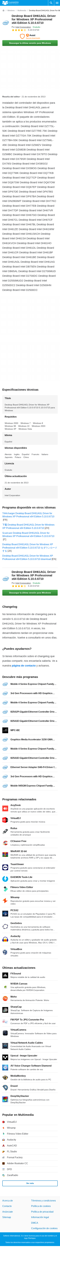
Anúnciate (7, 1212)
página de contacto (24, 665)
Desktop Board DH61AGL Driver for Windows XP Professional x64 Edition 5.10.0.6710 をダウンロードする (29, 547)
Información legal (40, 1217)
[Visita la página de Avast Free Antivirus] (30, 36)
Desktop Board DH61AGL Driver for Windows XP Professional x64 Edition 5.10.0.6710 (34, 19)
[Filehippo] (10, 3)
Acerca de (7, 1200)
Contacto (7, 1206)
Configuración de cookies (44, 1228)
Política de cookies (41, 1206)
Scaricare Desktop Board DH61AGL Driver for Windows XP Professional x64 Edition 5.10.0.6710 (28, 534)
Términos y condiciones (43, 1200)
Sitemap (6, 1217)
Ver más (30, 1183)
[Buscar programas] (51, 3)
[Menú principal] (57, 3)
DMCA (34, 1222)
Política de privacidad (42, 1212)
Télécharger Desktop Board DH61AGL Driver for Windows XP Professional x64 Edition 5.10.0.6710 (28, 515)
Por (21, 27)
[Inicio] (3, 10)
